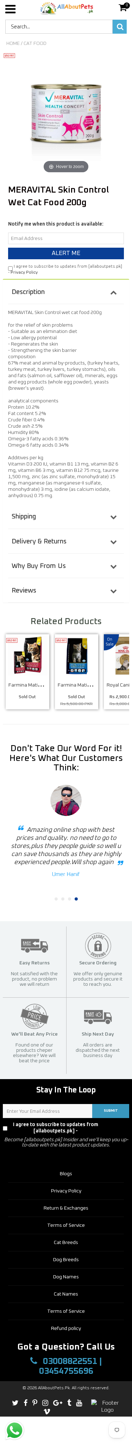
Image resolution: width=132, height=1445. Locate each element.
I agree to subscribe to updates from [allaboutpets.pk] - (69, 1127)
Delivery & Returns (39, 541)
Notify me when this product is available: (55, 224)
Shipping (24, 516)
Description (28, 292)
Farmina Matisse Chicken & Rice (43, 685)
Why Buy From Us (39, 566)
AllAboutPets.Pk (54, 1388)
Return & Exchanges (66, 1208)
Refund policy (66, 1328)
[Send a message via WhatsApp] (15, 1430)
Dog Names (66, 1277)
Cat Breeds (66, 1242)
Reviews (24, 590)
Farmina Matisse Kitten (83, 685)
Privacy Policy (24, 272)
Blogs (66, 1173)
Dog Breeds (66, 1259)
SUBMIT (111, 1110)
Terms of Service (66, 1225)
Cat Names (66, 1294)
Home (13, 43)
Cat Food (35, 43)
